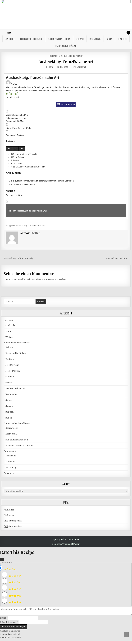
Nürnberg (10, 467)
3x (22, 149)
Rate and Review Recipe (13, 627)
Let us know (30, 211)
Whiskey (10, 337)
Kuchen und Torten (15, 388)
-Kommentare (13, 526)
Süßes (8, 418)
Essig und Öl (11, 434)
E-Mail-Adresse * (9, 622)
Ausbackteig (20, 225)
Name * (4, 618)
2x (15, 149)
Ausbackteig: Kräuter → (118, 258)
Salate (8, 400)
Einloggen (9, 515)
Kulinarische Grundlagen (31, 38)
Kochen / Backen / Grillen (59, 38)
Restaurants (95, 38)
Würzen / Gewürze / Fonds (19, 445)
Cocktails (10, 325)
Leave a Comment (79, 67)
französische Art (36, 225)
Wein (8, 331)
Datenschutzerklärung (65, 45)
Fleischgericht (12, 371)
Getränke (80, 38)
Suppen (9, 412)
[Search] (128, 33)
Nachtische (11, 394)
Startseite (10, 38)
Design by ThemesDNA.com (66, 544)
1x (9, 149)
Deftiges (9, 359)
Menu (9, 32)
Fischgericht (11, 365)
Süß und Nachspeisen (16, 440)
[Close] (2, 559)
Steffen (49, 67)
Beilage (9, 347)
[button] (7, 94)
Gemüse (9, 376)
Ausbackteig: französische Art (66, 61)
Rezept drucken (67, 105)
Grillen (9, 382)
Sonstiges (122, 38)
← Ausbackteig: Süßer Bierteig (17, 258)
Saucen (9, 406)
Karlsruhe (10, 455)
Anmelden (9, 510)
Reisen (109, 38)
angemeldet (20, 279)
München (10, 461)
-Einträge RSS (13, 521)
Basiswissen (54, 56)
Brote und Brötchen (15, 353)
